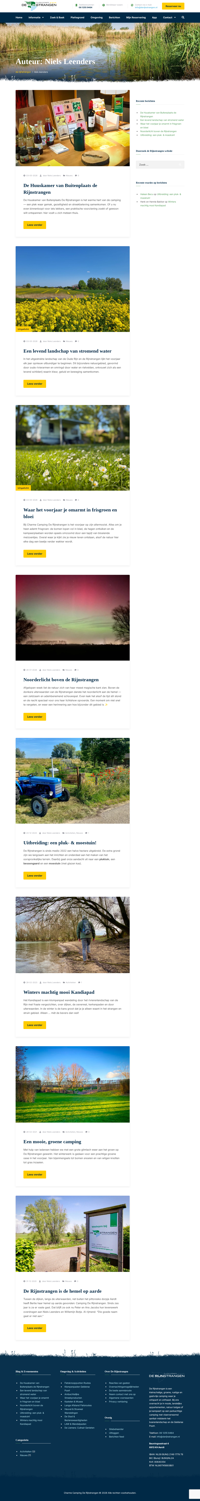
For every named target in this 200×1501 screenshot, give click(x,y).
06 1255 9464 (85, 7)
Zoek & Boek (57, 17)
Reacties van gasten (119, 1383)
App (154, 17)
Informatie (34, 17)
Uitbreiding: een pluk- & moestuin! (59, 842)
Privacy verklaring (118, 1401)
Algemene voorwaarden (121, 1397)
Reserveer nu (173, 6)
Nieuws (69, 175)
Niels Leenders (54, 175)
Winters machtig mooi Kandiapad (58, 992)
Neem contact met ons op (122, 1394)
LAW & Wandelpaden (75, 1424)
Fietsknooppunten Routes (78, 1383)
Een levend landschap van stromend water (67, 351)
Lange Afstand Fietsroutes (78, 1405)
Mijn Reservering (136, 17)
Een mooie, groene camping (52, 1141)
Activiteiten (70, 833)
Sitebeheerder (116, 1429)
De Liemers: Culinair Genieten (79, 1427)
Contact (167, 17)
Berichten (114, 17)
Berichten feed (116, 1436)
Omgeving (97, 17)
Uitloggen (114, 1433)
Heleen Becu (146, 194)
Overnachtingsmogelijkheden (124, 1386)
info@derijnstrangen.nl (146, 7)
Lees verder (36, 226)
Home (19, 17)
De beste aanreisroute (120, 1390)
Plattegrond (77, 17)
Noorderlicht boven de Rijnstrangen (61, 679)
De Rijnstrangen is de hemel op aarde (62, 1291)
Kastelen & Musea (74, 1401)
